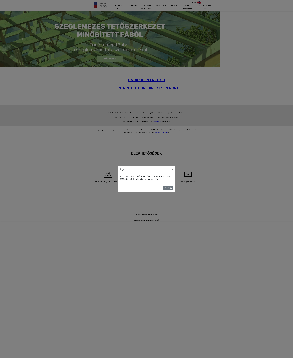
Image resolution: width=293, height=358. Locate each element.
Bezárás (168, 188)
